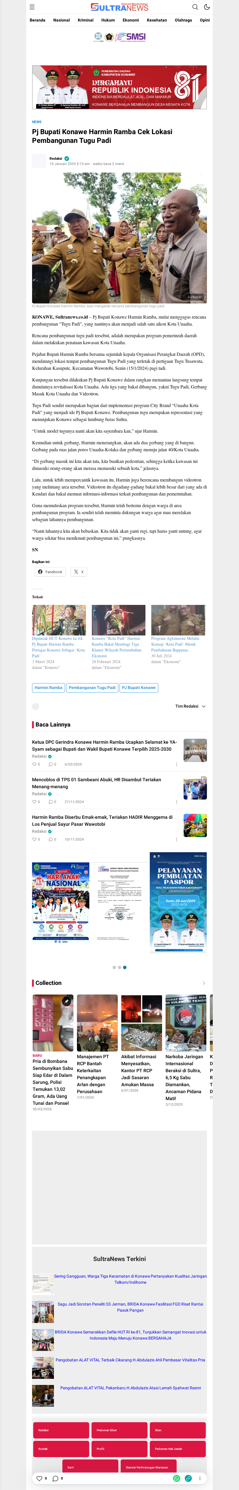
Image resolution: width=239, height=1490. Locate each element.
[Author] (39, 161)
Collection (48, 983)
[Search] (195, 7)
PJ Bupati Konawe (139, 688)
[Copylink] (188, 1478)
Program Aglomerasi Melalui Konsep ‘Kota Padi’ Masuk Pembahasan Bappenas (175, 644)
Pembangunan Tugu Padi (92, 688)
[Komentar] (55, 1478)
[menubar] (32, 7)
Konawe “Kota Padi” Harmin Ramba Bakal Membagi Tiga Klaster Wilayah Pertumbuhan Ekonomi (116, 646)
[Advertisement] (119, 1190)
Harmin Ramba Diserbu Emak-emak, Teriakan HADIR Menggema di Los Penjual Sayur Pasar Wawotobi (102, 821)
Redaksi (56, 158)
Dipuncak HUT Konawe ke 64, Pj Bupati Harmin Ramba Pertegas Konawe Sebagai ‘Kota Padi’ (58, 646)
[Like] (39, 1478)
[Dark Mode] (207, 7)
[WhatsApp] (176, 1478)
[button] (114, 967)
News (36, 122)
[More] (176, 764)
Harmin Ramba (48, 688)
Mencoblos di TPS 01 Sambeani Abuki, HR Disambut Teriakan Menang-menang (96, 783)
